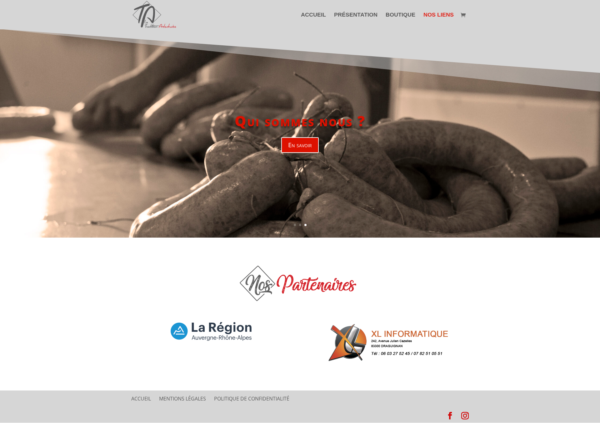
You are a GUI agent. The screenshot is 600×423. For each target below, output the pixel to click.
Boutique (400, 15)
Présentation (356, 15)
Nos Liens (438, 15)
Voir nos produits (300, 158)
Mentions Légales (182, 398)
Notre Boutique (300, 134)
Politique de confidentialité (251, 398)
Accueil (313, 15)
